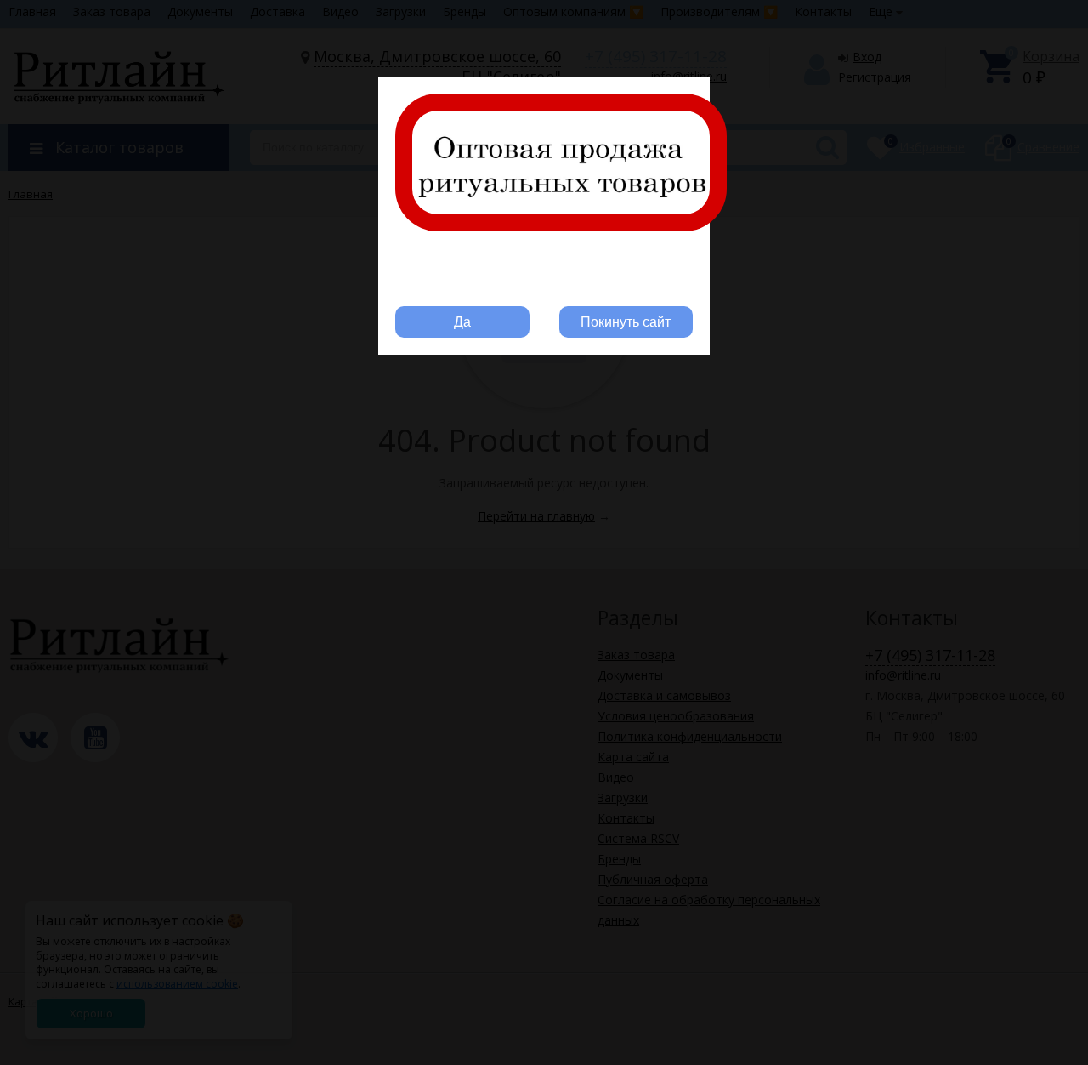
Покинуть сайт (626, 322)
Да (462, 322)
